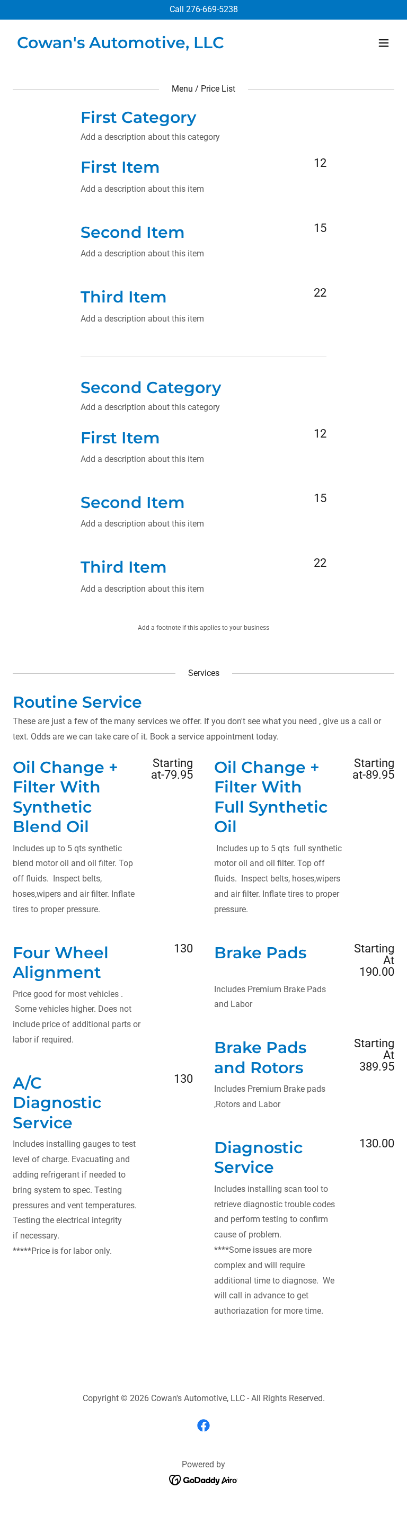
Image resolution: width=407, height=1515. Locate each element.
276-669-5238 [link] (212, 9)
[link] (120, 45)
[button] (383, 43)
